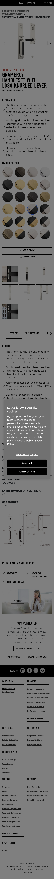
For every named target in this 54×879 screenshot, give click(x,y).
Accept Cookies (27, 472)
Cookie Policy (25, 440)
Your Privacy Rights (27, 454)
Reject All (27, 463)
